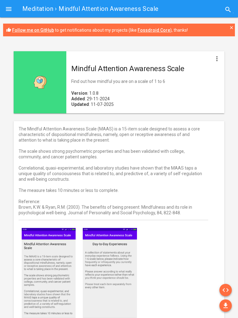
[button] (8, 8)
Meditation (37, 8)
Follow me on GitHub (33, 30)
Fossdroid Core (154, 30)
